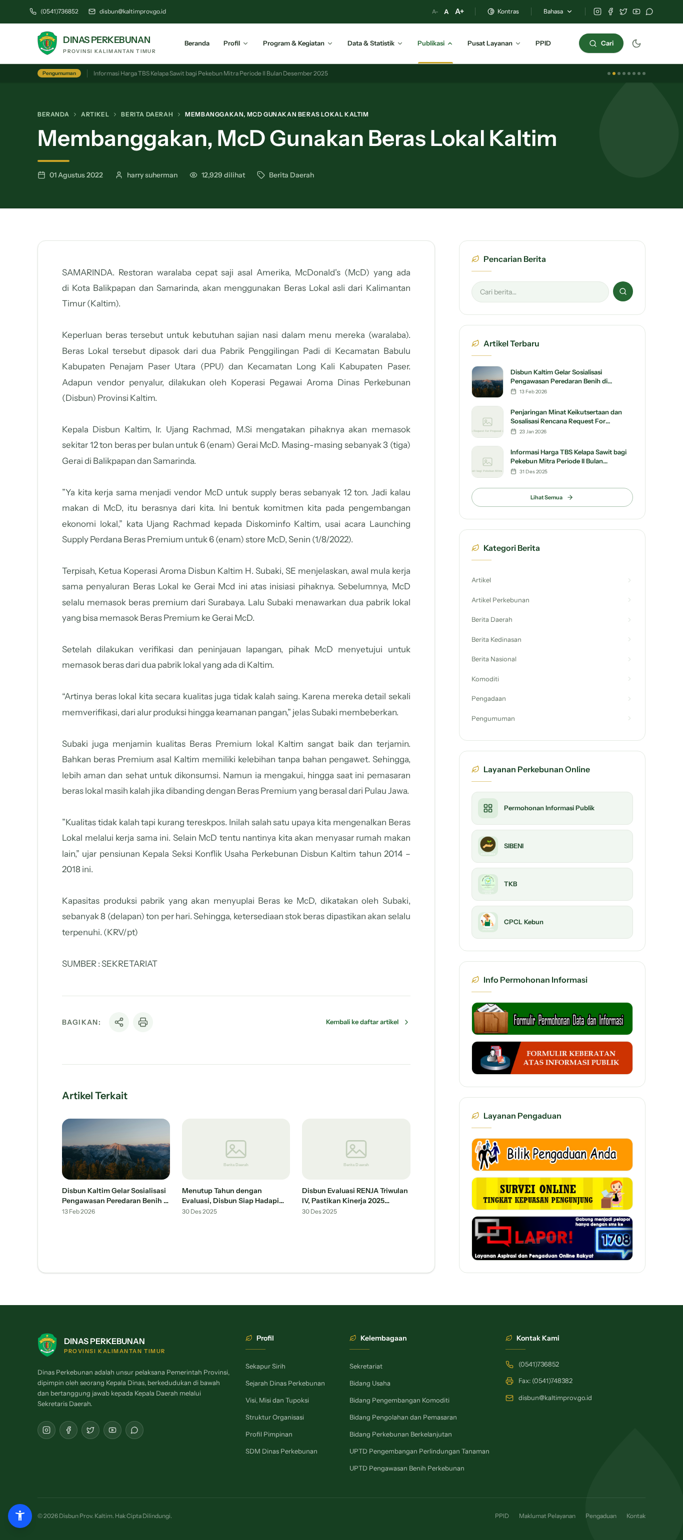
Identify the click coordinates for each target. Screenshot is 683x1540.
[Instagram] (598, 11)
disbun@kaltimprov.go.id (133, 11)
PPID (502, 1516)
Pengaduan (601, 1516)
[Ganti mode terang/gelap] (637, 43)
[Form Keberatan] (552, 1057)
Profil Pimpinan (269, 1434)
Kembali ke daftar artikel (362, 1022)
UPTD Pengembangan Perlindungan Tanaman (420, 1451)
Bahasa (553, 11)
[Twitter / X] (624, 11)
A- (435, 11)
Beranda (53, 114)
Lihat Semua (546, 497)
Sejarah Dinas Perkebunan (285, 1383)
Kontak (636, 1516)
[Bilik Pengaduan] (552, 1154)
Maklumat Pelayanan (547, 1516)
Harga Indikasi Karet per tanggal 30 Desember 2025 (164, 73)
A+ (459, 11)
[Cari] (623, 291)
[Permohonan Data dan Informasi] (552, 1018)
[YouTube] (636, 11)
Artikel (95, 114)
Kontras (508, 11)
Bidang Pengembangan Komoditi (400, 1400)
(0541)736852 (59, 11)
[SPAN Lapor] (552, 1238)
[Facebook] (610, 11)
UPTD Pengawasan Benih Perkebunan (407, 1468)
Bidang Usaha (370, 1383)
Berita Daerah (147, 114)
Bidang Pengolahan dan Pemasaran (403, 1417)
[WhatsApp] (650, 11)
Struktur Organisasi (275, 1417)
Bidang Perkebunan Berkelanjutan (401, 1434)
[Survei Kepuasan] (552, 1193)
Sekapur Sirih (266, 1366)
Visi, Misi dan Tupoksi (277, 1400)
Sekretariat (366, 1366)
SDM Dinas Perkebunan (282, 1451)
